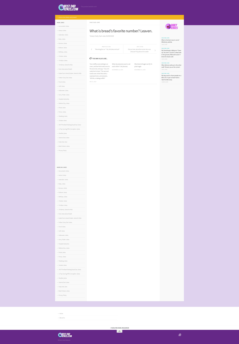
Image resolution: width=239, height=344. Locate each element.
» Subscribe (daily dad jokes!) (67, 17)
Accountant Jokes (64, 26)
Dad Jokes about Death (65, 69)
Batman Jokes (63, 48)
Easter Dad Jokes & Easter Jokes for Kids (70, 73)
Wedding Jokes (63, 116)
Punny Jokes (62, 112)
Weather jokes (63, 133)
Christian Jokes (63, 60)
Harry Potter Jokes (64, 95)
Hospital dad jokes (64, 99)
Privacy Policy (63, 150)
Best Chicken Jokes (64, 146)
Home (61, 313)
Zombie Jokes (63, 120)
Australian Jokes (63, 35)
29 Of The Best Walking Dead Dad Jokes (70, 125)
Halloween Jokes (63, 90)
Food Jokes (62, 82)
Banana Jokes (63, 43)
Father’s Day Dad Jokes (65, 78)
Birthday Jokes (63, 52)
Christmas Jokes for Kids (65, 65)
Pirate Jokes (62, 108)
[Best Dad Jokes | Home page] (68, 7)
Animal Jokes (62, 30)
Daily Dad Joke (95, 22)
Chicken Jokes (63, 56)
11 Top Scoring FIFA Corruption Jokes (69, 129)
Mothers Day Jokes (64, 103)
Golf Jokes (62, 86)
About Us (62, 318)
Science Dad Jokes (64, 138)
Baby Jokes (62, 39)
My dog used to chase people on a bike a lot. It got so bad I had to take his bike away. (171, 78)
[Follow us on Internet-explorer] (180, 335)
